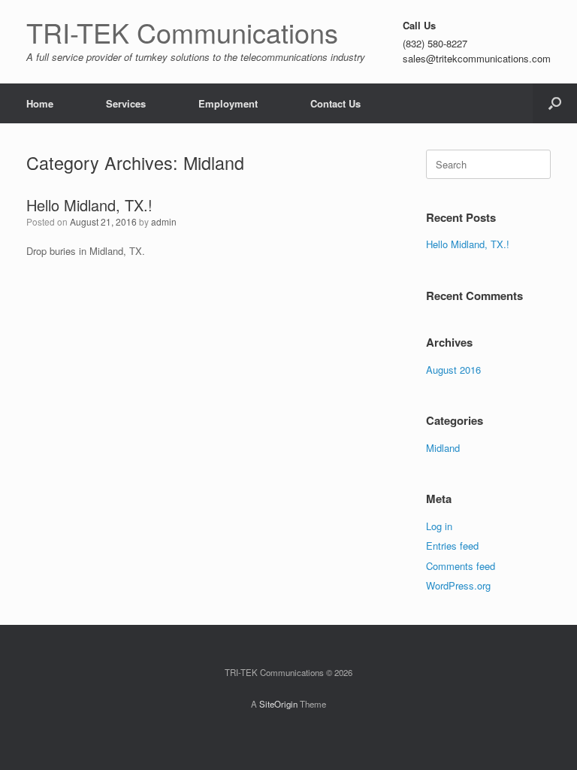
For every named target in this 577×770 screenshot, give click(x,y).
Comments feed (460, 566)
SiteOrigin (278, 704)
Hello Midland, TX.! (89, 205)
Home (39, 103)
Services (126, 103)
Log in (439, 526)
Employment (228, 103)
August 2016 (453, 369)
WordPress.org (458, 585)
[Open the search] (555, 103)
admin (164, 221)
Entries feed (452, 545)
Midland (443, 448)
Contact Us (335, 103)
